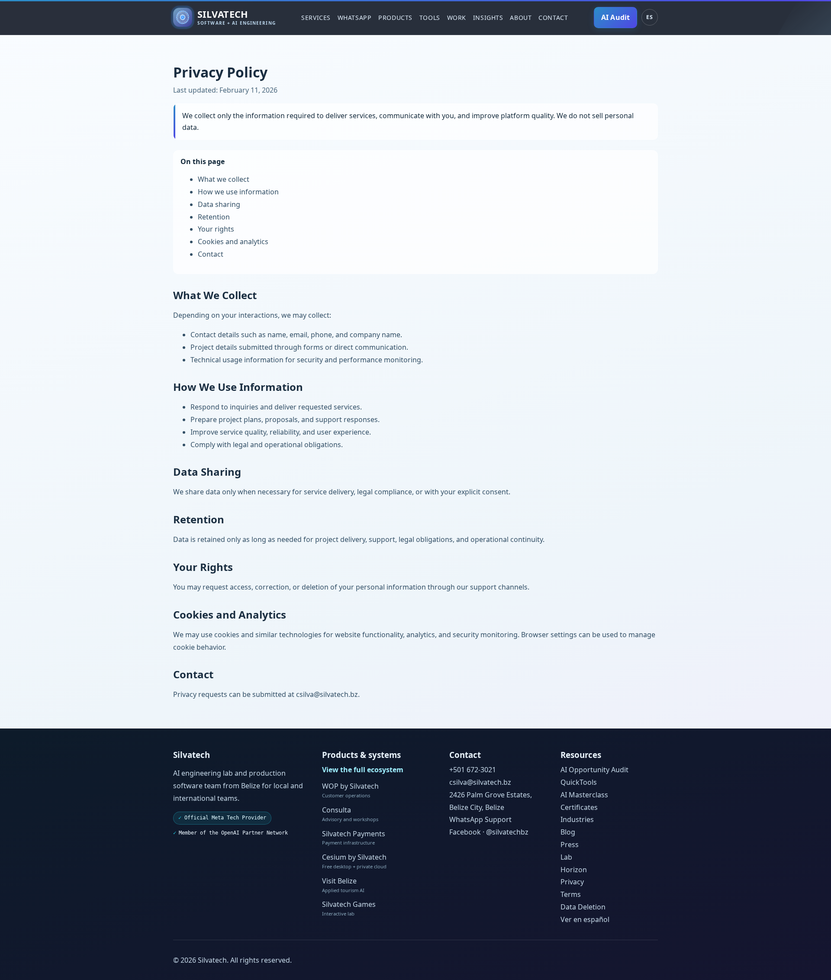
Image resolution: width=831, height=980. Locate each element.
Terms (570, 894)
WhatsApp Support (480, 819)
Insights (488, 17)
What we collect (223, 179)
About (520, 17)
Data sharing (219, 204)
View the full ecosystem (362, 769)
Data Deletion (583, 907)
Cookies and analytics (233, 241)
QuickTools (578, 782)
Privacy (572, 882)
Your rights (216, 229)
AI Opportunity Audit (594, 769)
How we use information (238, 192)
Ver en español (584, 919)
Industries (577, 819)
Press (569, 844)
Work (456, 17)
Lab (566, 857)
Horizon (573, 869)
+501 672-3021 (472, 769)
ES (649, 17)
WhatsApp (355, 17)
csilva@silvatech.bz (327, 694)
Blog (567, 832)
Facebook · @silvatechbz (488, 832)
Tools (429, 17)
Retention (214, 217)
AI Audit (615, 17)
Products (395, 17)
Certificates (579, 807)
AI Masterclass (584, 794)
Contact (553, 17)
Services (316, 17)
